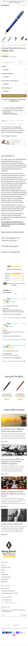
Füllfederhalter (5, 574)
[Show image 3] (15, 39)
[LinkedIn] (16, 603)
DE (8, 625)
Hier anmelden (16, 2)
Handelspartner (5, 579)
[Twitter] (6, 603)
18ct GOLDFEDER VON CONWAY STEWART (10, 239)
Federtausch (12, 124)
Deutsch (16, 625)
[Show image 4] (21, 39)
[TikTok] (9, 603)
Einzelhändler (4, 581)
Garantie (4, 120)
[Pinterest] (11, 603)
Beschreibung (8, 156)
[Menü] (26, 5)
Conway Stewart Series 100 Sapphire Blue (11, 314)
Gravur (20, 62)
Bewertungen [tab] (6, 290)
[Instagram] (2, 603)
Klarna (20, 124)
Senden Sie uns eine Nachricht (10, 113)
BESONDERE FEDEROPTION (12, 232)
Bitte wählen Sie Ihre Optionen (14, 95)
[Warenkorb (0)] (22, 5)
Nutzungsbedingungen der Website (9, 593)
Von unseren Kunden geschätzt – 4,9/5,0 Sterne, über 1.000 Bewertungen (14, 100)
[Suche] (19, 5)
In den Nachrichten (5, 577)
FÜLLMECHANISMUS (9, 246)
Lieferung (12, 120)
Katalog (3, 570)
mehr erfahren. (19, 132)
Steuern (3, 124)
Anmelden (24, 615)
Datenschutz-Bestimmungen (8, 590)
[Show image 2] (9, 39)
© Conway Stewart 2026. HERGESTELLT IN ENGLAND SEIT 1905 (14, 629)
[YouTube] (13, 603)
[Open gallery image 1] (14, 23)
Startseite (3, 45)
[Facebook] (4, 603)
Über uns (3, 565)
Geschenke (20, 120)
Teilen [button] (5, 317)
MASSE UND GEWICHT (10, 252)
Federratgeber (7, 62)
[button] (22, 317)
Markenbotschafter (6, 567)
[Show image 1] (3, 39)
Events (2, 572)
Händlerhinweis (5, 588)
